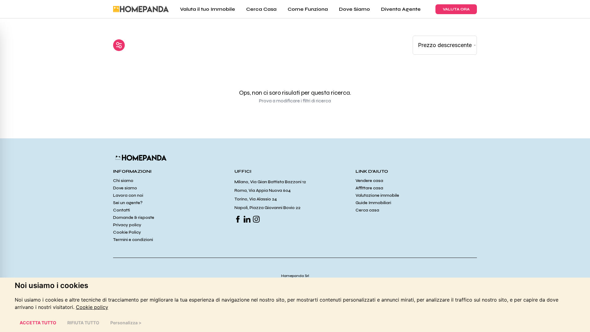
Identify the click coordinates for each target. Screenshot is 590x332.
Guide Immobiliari (373, 202)
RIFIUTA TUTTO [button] (83, 322)
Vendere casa (369, 180)
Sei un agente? (128, 202)
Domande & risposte (133, 217)
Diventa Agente (401, 9)
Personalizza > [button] (126, 322)
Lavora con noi (128, 195)
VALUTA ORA (456, 9)
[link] (92, 307)
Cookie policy (92, 307)
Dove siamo (125, 188)
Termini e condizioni (133, 239)
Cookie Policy (127, 232)
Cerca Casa (261, 9)
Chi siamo (123, 180)
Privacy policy (127, 224)
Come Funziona (308, 9)
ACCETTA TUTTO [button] (38, 322)
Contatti (121, 210)
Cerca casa (367, 210)
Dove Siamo (354, 9)
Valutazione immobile (377, 195)
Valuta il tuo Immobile (207, 9)
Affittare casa (369, 188)
